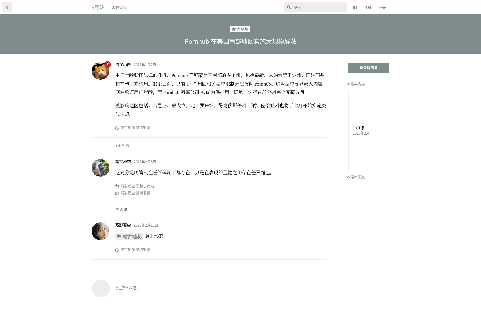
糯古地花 (132, 236)
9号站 (98, 7)
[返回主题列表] (7, 7)
